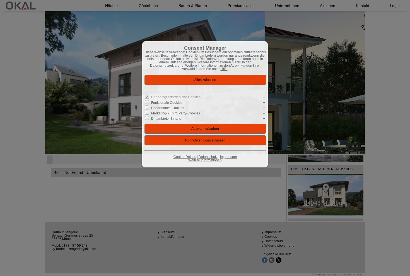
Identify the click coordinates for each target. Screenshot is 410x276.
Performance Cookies (167, 108)
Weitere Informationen (205, 160)
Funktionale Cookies (166, 102)
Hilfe (224, 69)
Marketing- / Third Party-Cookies (175, 113)
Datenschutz (208, 157)
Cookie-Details (184, 157)
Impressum (228, 157)
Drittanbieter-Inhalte (166, 119)
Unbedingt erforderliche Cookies (176, 97)
